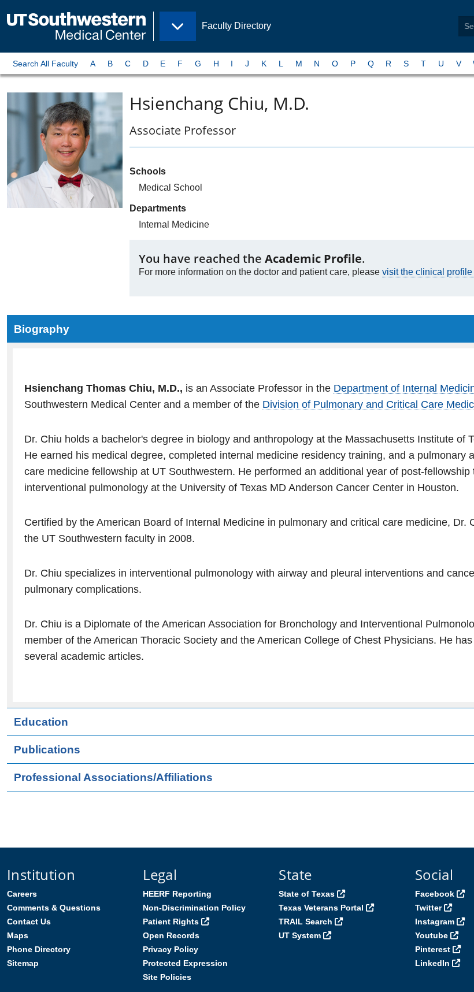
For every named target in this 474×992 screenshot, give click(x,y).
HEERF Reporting (177, 893)
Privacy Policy (170, 949)
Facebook (434, 893)
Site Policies (167, 977)
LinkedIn (432, 963)
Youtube (431, 935)
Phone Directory (39, 949)
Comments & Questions (54, 907)
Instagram (434, 921)
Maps (17, 935)
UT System (300, 935)
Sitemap (23, 963)
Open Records (171, 935)
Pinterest (432, 949)
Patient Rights (171, 921)
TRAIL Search (305, 921)
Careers (22, 893)
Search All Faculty (45, 63)
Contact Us (29, 921)
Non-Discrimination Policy (194, 907)
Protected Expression (185, 963)
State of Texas (307, 893)
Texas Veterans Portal (321, 907)
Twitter (428, 907)
